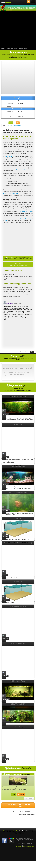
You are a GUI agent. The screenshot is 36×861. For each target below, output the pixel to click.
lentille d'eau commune (10, 193)
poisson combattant (15, 219)
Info (4, 125)
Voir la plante (29, 798)
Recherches (17, 125)
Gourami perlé (29, 219)
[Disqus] (18, 323)
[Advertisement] (18, 28)
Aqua (6, 2)
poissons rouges (21, 169)
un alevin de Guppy (26, 211)
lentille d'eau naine (27, 258)
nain (6, 220)
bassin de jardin (9, 156)
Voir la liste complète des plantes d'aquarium (18, 805)
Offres (10, 125)
